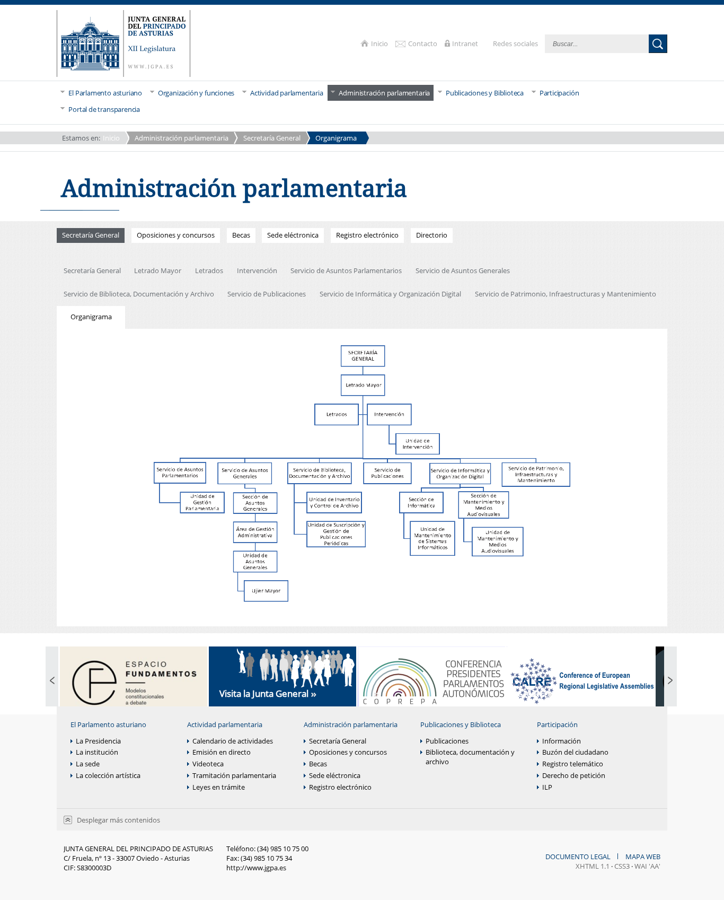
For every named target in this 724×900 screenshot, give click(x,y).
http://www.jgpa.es (256, 867)
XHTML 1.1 (593, 866)
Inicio (380, 43)
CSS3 (622, 866)
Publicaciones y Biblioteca (460, 724)
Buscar (658, 43)
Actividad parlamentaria (224, 724)
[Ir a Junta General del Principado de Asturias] (123, 44)
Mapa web (642, 856)
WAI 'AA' (647, 866)
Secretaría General (272, 138)
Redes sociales (516, 43)
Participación (557, 724)
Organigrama (336, 138)
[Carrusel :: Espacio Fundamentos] (133, 681)
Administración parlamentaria (181, 138)
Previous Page (52, 681)
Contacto (423, 43)
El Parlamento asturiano (108, 724)
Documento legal (578, 856)
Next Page (670, 681)
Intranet (466, 43)
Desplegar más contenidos (118, 820)
